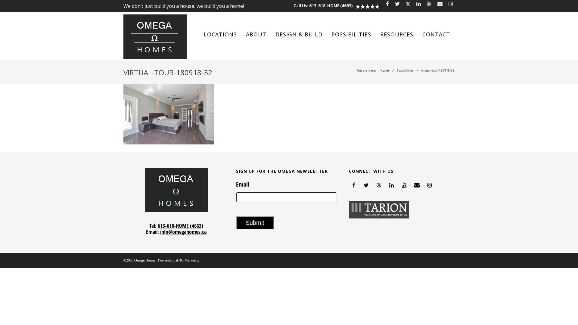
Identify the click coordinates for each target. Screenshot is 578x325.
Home (385, 70)
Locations (220, 34)
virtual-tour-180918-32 (438, 70)
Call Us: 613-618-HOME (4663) (323, 5)
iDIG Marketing (187, 260)
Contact (436, 34)
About (256, 34)
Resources (396, 34)
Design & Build (298, 34)
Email (242, 184)
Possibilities (351, 34)
